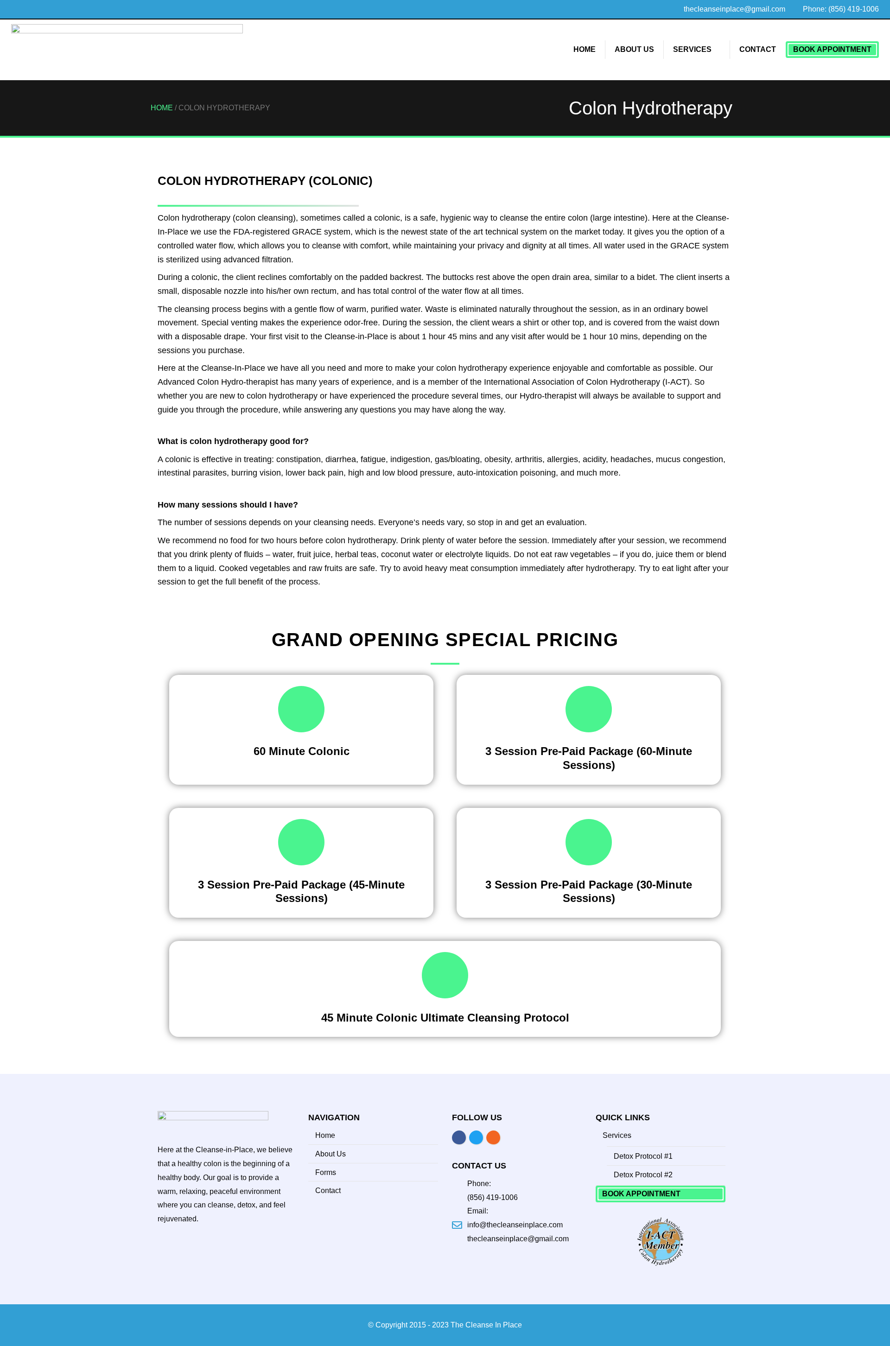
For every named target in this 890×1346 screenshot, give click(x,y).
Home (584, 49)
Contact (757, 49)
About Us (634, 49)
